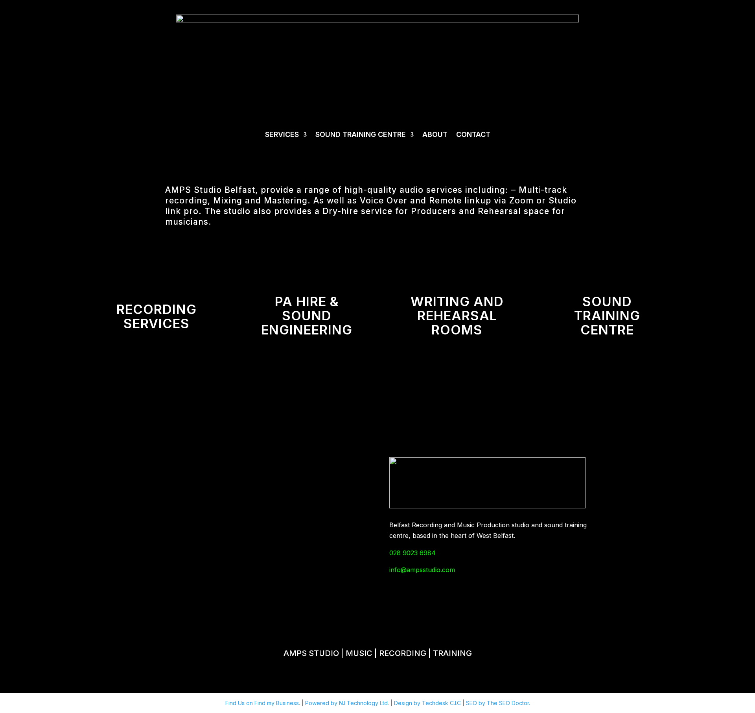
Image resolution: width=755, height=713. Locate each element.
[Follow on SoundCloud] (321, 612)
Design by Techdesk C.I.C (428, 703)
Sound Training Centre (360, 134)
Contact (473, 134)
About (434, 134)
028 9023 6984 (412, 553)
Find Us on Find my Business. (263, 703)
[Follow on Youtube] (545, 612)
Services (282, 134)
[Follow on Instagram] (433, 612)
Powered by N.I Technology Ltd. (347, 703)
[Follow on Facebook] (209, 612)
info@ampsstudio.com (422, 570)
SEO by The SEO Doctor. (498, 703)
